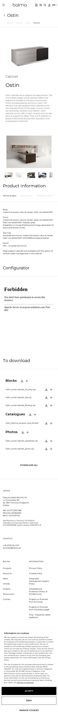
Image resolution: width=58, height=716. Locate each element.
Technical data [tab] (9, 195)
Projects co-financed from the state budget (39, 608)
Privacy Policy (35, 568)
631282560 (16, 513)
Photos (11, 432)
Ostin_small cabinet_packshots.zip (21, 441)
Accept (29, 691)
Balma (19, 5)
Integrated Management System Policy (39, 581)
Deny (29, 700)
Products (7, 568)
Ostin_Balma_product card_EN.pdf (21, 423)
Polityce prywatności (25, 682)
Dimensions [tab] (26, 195)
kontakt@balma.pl (12, 548)
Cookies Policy (35, 573)
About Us (7, 573)
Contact (6, 599)
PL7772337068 (14, 510)
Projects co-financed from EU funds (38, 600)
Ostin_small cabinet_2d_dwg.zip (20, 389)
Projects (6, 589)
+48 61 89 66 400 (11, 545)
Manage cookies (29, 710)
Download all (29, 465)
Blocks (11, 381)
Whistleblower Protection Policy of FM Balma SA (38, 591)
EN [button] (53, 5)
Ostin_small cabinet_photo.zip (19, 448)
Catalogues (15, 414)
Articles (6, 583)
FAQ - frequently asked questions (39, 615)
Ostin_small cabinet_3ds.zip (18, 397)
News (5, 578)
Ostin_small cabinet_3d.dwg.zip (20, 405)
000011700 (14, 515)
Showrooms (8, 594)
